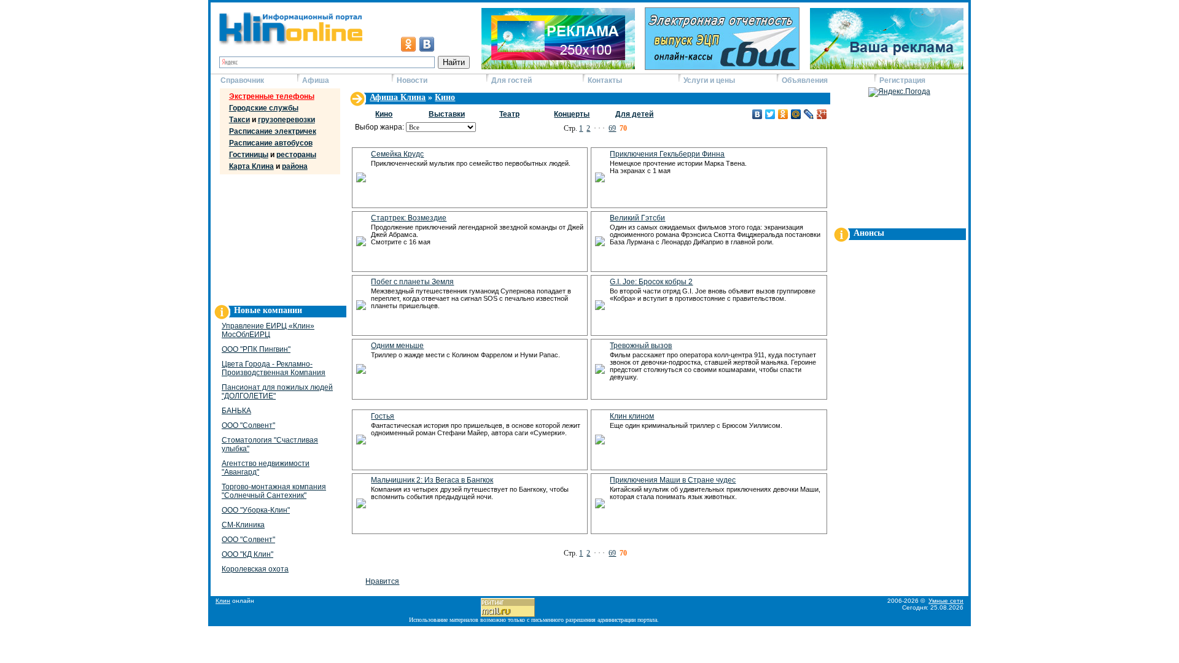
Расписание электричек (272, 131)
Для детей (634, 114)
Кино (445, 97)
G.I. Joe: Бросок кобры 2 (651, 281)
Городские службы (263, 108)
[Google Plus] (821, 114)
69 (612, 128)
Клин (223, 600)
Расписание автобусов (271, 143)
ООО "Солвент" (248, 425)
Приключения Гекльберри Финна (667, 154)
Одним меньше (397, 345)
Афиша (315, 80)
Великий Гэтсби (637, 218)
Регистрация (902, 80)
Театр (509, 114)
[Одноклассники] (783, 114)
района (295, 166)
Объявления (805, 80)
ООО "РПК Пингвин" (256, 349)
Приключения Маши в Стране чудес (673, 480)
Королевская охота (255, 569)
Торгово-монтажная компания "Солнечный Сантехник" (274, 491)
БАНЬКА (236, 410)
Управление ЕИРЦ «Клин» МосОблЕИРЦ (268, 330)
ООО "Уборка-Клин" (256, 510)
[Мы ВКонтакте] (426, 44)
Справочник (242, 80)
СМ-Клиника (243, 525)
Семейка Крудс (397, 154)
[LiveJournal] (809, 114)
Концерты (572, 114)
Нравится (382, 581)
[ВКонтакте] (757, 114)
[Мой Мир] (796, 114)
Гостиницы (248, 154)
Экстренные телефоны (271, 96)
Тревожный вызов (641, 345)
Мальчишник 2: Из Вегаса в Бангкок (432, 480)
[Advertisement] (278, 237)
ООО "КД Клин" (247, 554)
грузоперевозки (286, 119)
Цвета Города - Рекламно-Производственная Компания (273, 368)
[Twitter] (770, 114)
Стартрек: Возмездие (408, 218)
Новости (412, 80)
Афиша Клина (398, 97)
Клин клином (632, 416)
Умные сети (945, 600)
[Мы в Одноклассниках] (408, 44)
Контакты (605, 80)
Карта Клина (251, 166)
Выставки (447, 114)
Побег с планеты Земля (412, 281)
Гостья (382, 416)
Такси (239, 119)
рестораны (296, 154)
